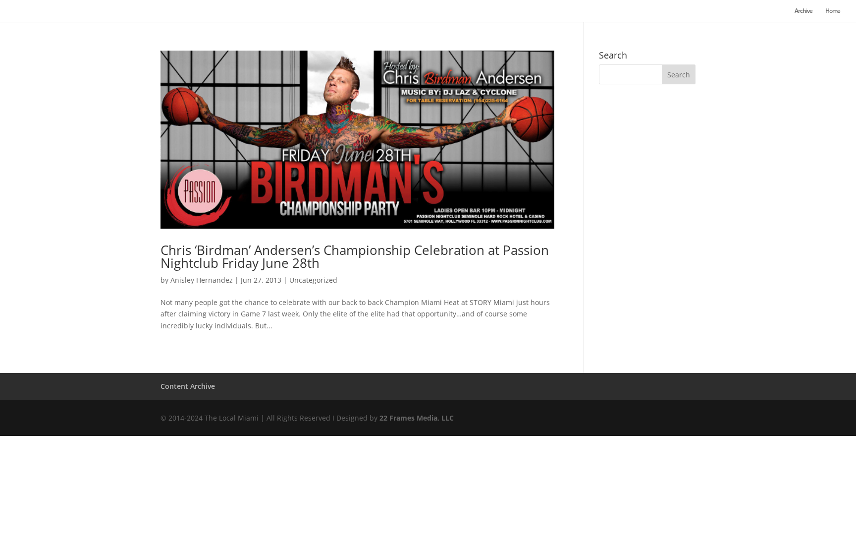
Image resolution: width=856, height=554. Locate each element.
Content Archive (187, 386)
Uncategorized (313, 280)
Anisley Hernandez (201, 280)
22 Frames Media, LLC (416, 418)
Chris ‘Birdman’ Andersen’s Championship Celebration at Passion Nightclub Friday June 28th (354, 256)
